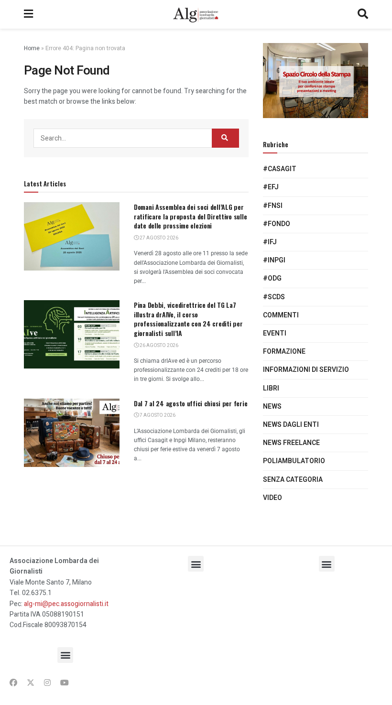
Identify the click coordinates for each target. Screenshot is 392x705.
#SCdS (274, 297)
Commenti (281, 315)
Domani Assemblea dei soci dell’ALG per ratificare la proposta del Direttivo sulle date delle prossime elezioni (190, 216)
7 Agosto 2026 (157, 415)
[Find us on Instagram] (47, 683)
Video (272, 498)
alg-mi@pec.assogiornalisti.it (66, 604)
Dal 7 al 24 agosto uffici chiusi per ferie (190, 403)
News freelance (291, 443)
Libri (271, 388)
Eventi (274, 333)
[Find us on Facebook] (13, 683)
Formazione (284, 352)
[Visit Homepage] (195, 14)
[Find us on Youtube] (64, 683)
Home (32, 48)
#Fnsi (273, 206)
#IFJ (270, 242)
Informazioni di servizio (306, 370)
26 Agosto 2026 (158, 345)
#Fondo (276, 224)
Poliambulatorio (294, 461)
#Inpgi (274, 260)
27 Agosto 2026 (158, 238)
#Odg (272, 278)
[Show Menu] (28, 14)
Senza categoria (293, 480)
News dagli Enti (291, 425)
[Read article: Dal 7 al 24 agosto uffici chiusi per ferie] (72, 433)
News (272, 406)
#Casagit (279, 169)
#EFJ (271, 187)
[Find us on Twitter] (30, 683)
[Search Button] (363, 14)
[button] (65, 655)
